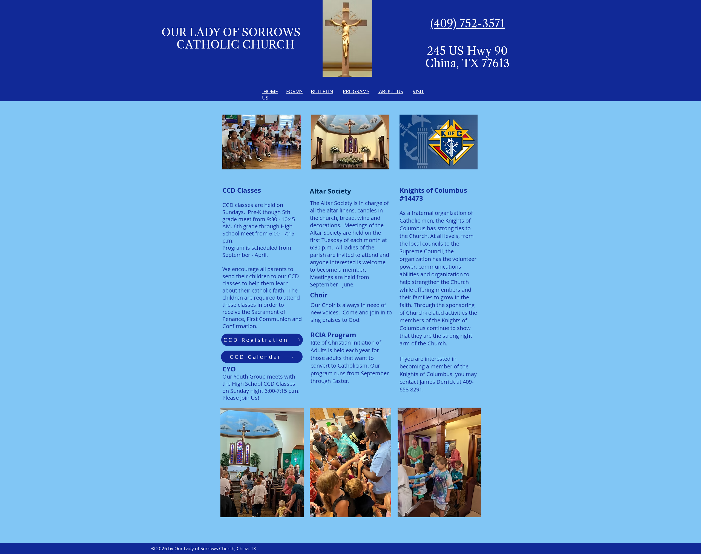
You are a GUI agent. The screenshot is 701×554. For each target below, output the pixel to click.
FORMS (294, 91)
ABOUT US (390, 91)
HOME (270, 91)
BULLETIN (322, 91)
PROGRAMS (356, 91)
